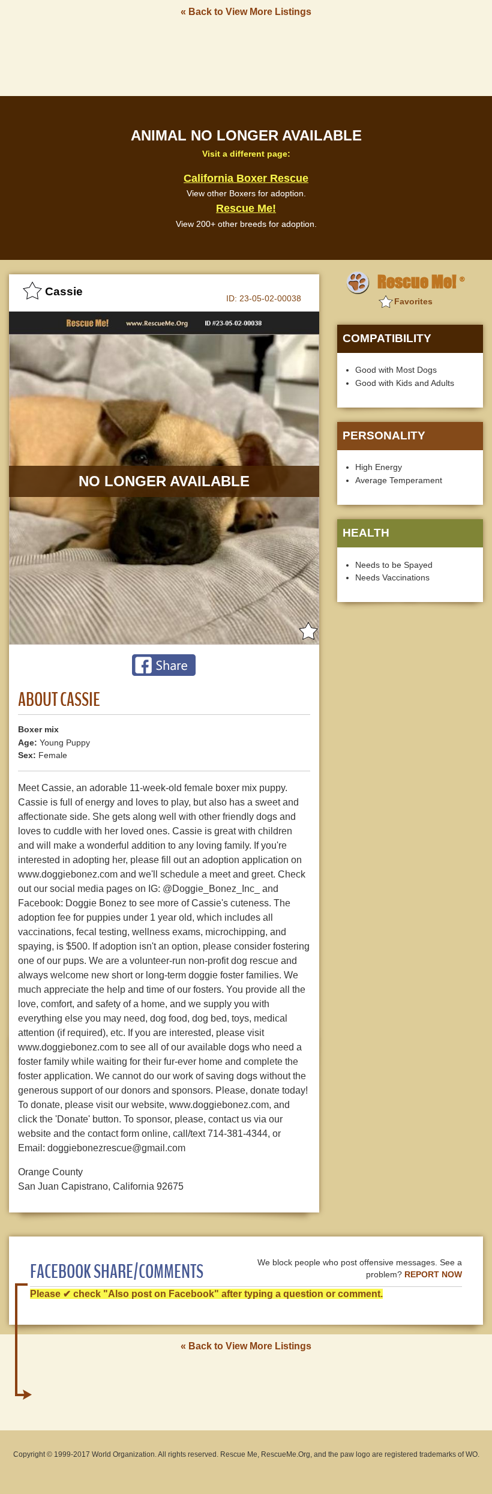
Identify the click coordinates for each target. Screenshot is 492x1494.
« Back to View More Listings (246, 12)
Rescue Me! (246, 208)
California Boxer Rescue (246, 178)
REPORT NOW (433, 1274)
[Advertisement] (246, 56)
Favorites (413, 301)
